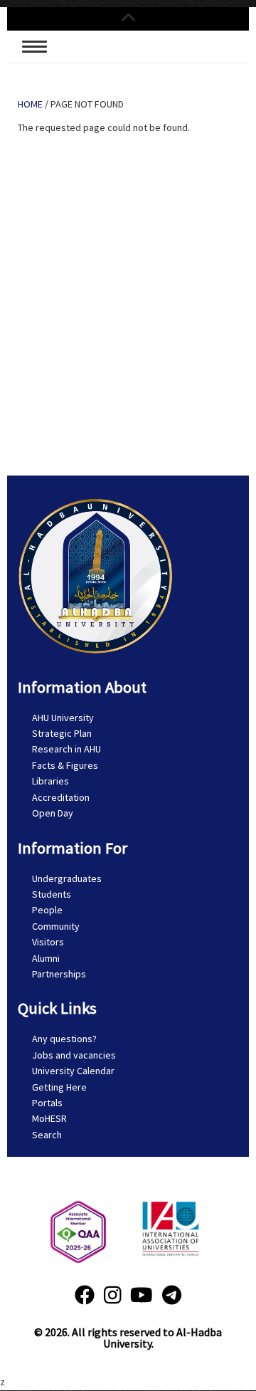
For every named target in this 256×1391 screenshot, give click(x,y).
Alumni (46, 958)
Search (47, 1134)
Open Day (52, 813)
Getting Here (59, 1087)
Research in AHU (66, 748)
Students (51, 894)
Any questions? (64, 1038)
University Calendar (73, 1070)
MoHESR (49, 1118)
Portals (47, 1102)
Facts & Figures (65, 765)
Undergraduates (67, 878)
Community (56, 926)
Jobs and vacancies (74, 1055)
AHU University (63, 717)
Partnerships (59, 973)
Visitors (48, 941)
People (47, 909)
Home (30, 104)
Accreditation (61, 797)
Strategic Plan (62, 733)
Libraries (50, 781)
